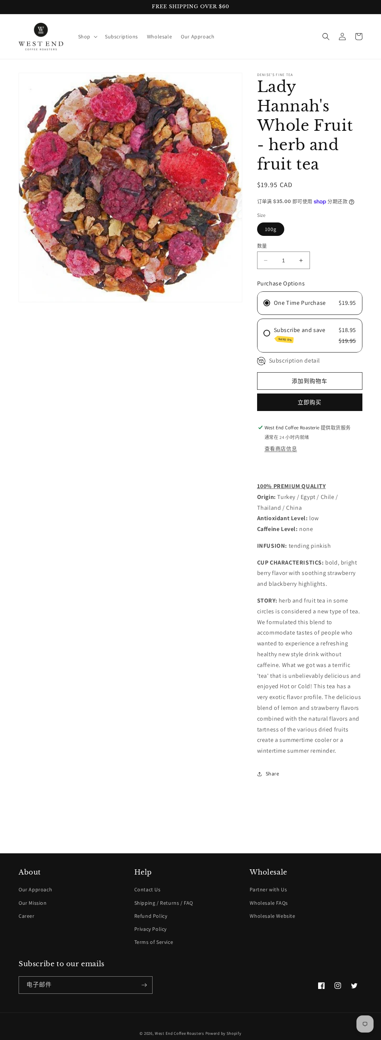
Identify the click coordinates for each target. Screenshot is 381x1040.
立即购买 (309, 402)
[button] (87, 36)
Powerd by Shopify (223, 1033)
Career (27, 916)
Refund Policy (150, 916)
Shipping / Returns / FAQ (163, 903)
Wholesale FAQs (269, 903)
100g (270, 229)
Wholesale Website (272, 916)
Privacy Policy (150, 929)
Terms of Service (153, 942)
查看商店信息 (281, 448)
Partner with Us (268, 889)
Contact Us (147, 889)
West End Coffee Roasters (179, 1033)
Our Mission (33, 903)
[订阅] (144, 985)
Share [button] (272, 773)
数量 (262, 246)
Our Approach (35, 889)
